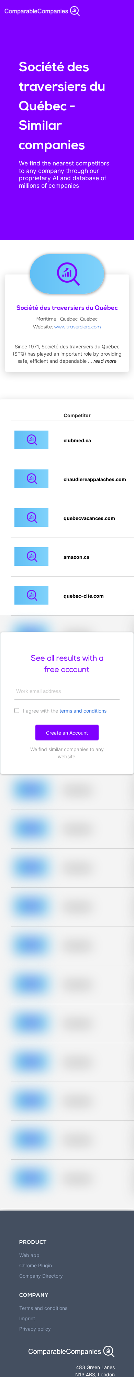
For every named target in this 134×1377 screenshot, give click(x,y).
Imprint (27, 1318)
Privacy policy (35, 1329)
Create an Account (67, 733)
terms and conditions (83, 711)
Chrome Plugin (35, 1265)
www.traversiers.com (77, 327)
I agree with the (64, 711)
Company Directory (41, 1276)
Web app (29, 1255)
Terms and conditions (43, 1308)
